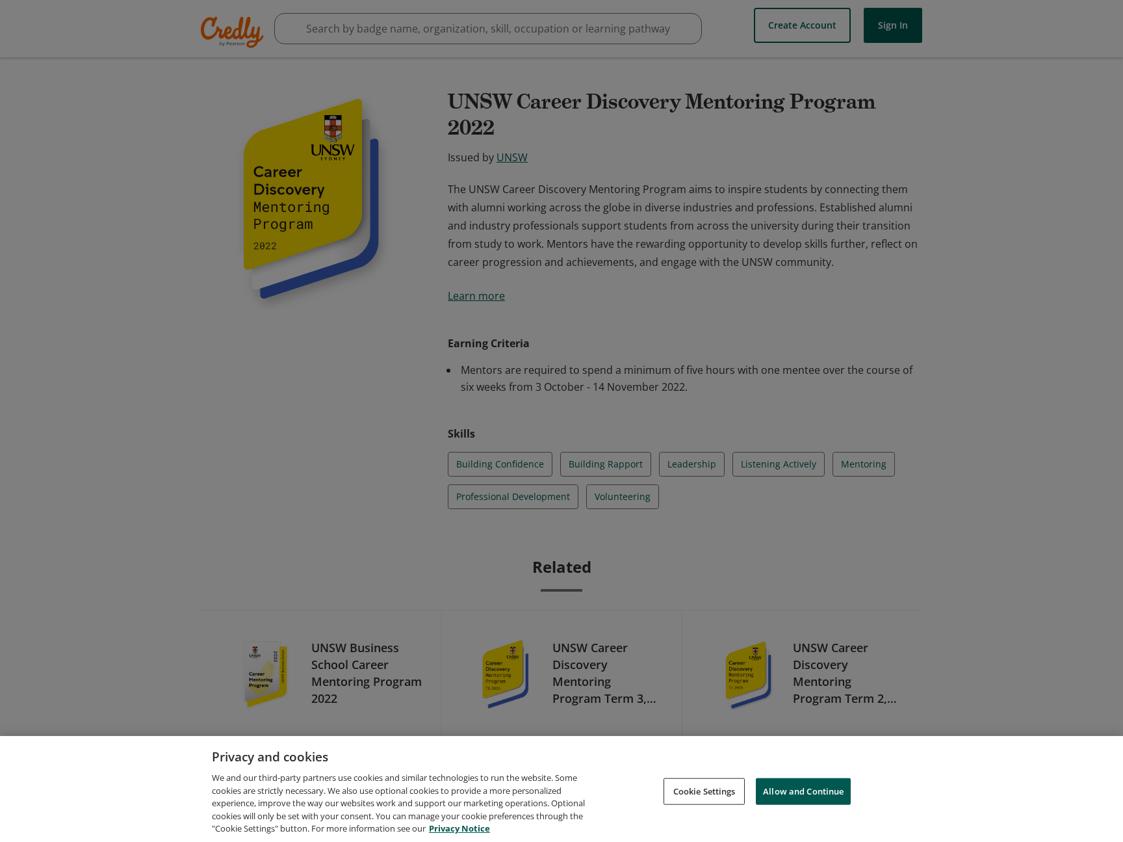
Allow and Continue (803, 790)
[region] (561, 789)
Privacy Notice (459, 828)
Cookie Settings (704, 790)
